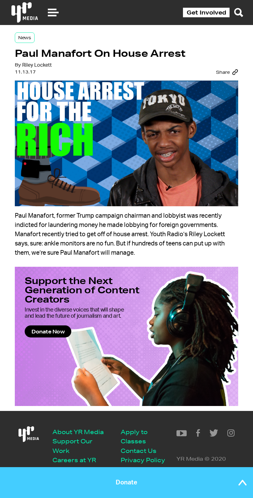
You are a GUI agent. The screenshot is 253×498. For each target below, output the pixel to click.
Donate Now (47, 331)
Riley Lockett (37, 65)
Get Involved (206, 12)
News (24, 37)
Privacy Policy (143, 459)
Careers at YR (74, 459)
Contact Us (138, 450)
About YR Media (78, 431)
